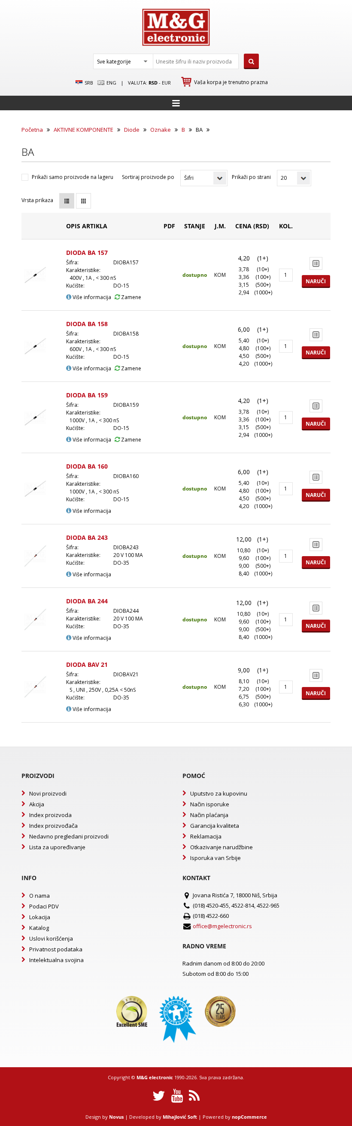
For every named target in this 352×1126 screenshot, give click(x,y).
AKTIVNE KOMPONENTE (83, 129)
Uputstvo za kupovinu (218, 793)
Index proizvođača (53, 825)
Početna (32, 129)
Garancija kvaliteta (214, 825)
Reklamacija (206, 836)
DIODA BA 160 (87, 466)
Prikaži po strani (251, 177)
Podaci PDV (44, 906)
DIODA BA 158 (87, 324)
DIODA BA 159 (87, 395)
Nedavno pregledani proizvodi (69, 836)
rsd (153, 82)
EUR (166, 82)
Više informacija (91, 297)
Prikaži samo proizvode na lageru (72, 177)
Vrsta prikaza (37, 200)
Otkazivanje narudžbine (221, 847)
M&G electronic (155, 1077)
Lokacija (39, 917)
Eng (110, 82)
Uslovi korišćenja (51, 938)
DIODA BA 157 (87, 252)
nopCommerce (249, 1117)
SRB (88, 82)
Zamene (130, 297)
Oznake (160, 129)
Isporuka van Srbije (215, 858)
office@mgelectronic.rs (222, 926)
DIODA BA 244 (87, 601)
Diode (132, 129)
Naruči (316, 281)
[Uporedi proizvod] (316, 263)
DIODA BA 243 (87, 537)
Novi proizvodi (48, 793)
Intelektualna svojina (56, 960)
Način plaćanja (209, 815)
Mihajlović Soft (180, 1117)
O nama (39, 895)
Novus (116, 1117)
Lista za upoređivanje (57, 847)
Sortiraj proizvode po (148, 177)
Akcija (36, 804)
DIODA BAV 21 (87, 664)
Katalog (39, 928)
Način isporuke (209, 804)
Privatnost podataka (55, 949)
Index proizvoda (50, 815)
